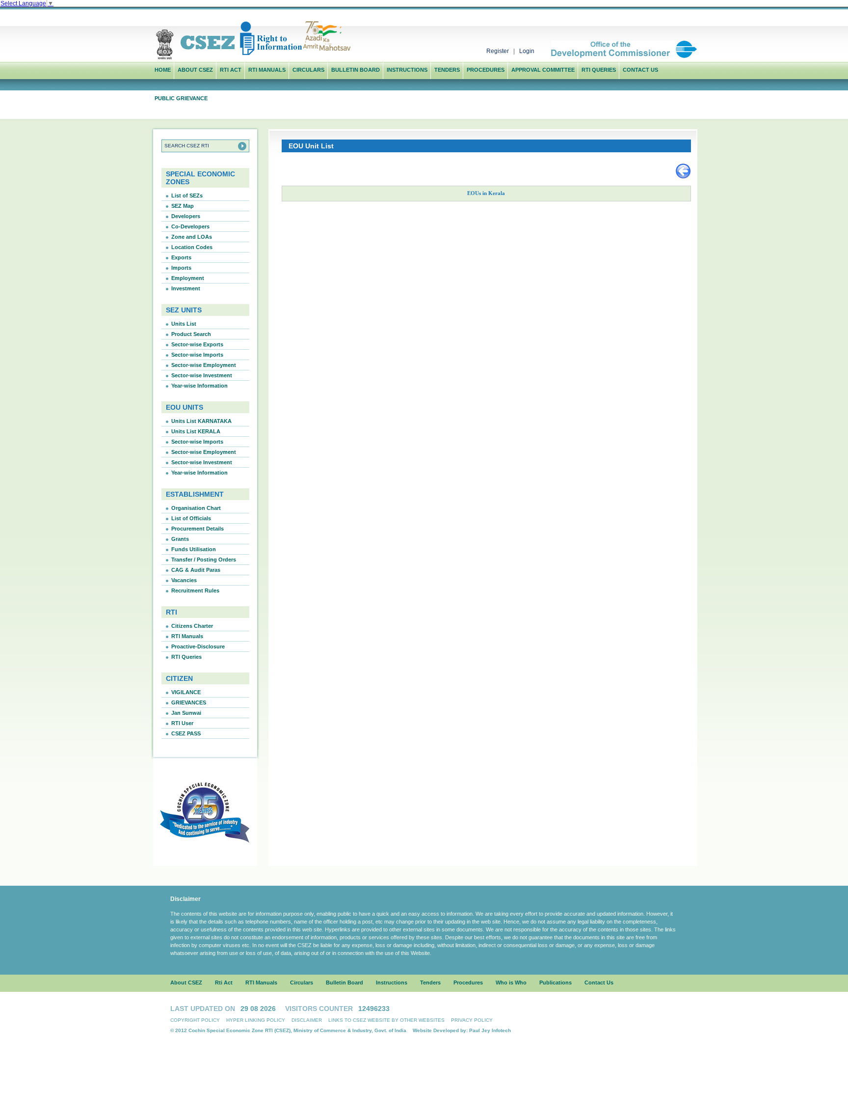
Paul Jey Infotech (490, 1030)
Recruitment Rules (195, 590)
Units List (183, 324)
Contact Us (640, 70)
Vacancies (184, 580)
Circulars (308, 70)
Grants (180, 539)
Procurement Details (197, 529)
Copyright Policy (195, 1020)
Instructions (407, 70)
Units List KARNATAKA (201, 421)
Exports (181, 257)
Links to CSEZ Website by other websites (386, 1020)
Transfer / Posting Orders (203, 559)
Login (526, 51)
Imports (181, 268)
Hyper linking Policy (255, 1020)
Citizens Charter (192, 626)
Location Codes (191, 247)
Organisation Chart (196, 508)
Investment (185, 288)
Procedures (485, 70)
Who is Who (511, 982)
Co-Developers (190, 226)
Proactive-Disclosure (198, 646)
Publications (555, 982)
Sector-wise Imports (197, 355)
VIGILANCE (186, 692)
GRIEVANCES (188, 702)
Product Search (191, 334)
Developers (185, 216)
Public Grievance (181, 98)
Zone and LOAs (191, 237)
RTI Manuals (267, 70)
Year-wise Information (199, 386)
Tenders (447, 70)
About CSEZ (186, 982)
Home (163, 70)
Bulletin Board (355, 70)
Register (497, 51)
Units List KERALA (195, 431)
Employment (187, 278)
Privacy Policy (472, 1020)
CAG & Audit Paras (195, 570)
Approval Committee (543, 70)
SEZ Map (182, 206)
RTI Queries (599, 70)
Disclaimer (307, 1020)
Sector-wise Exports (197, 344)
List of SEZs (187, 195)
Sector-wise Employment (203, 365)
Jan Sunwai (186, 713)
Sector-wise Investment (201, 375)
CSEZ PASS (186, 733)
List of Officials (191, 518)
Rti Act (230, 70)
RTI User (182, 723)
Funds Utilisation (193, 549)
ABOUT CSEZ (195, 70)
